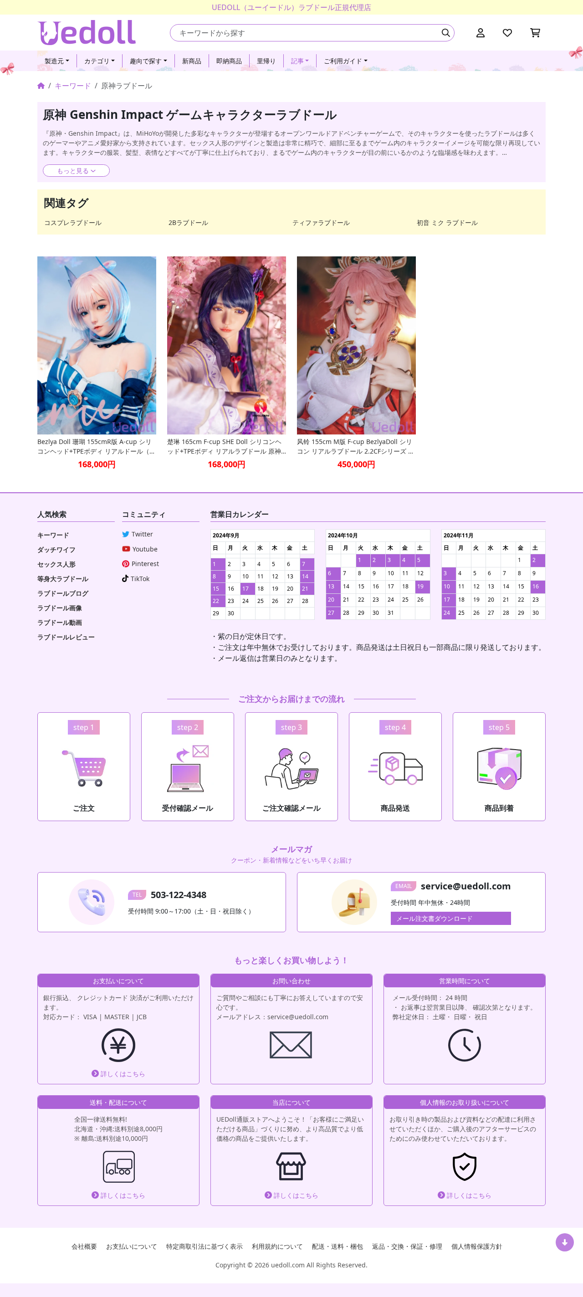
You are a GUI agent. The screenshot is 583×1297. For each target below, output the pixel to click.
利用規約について (277, 1246)
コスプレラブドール (73, 222)
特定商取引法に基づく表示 (204, 1246)
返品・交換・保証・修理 (407, 1246)
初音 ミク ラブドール (447, 222)
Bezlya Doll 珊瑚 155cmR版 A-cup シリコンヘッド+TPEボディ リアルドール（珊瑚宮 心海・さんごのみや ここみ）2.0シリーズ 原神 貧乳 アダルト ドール (96, 446)
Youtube (145, 549)
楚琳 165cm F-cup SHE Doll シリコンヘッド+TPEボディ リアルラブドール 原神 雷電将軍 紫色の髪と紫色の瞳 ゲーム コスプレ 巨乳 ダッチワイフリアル (224, 446)
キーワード (73, 86)
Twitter (142, 534)
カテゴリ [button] (97, 60)
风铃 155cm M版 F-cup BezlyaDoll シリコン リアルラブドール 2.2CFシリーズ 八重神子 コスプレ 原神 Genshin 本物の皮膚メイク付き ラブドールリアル (355, 446)
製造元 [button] (54, 60)
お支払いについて (131, 1246)
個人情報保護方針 (476, 1246)
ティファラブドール (321, 222)
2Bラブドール (188, 222)
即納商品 (229, 60)
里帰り (266, 60)
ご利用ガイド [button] (343, 60)
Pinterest (145, 563)
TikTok (140, 578)
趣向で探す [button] (146, 60)
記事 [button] (297, 60)
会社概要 (84, 1246)
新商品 (191, 60)
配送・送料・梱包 (337, 1246)
